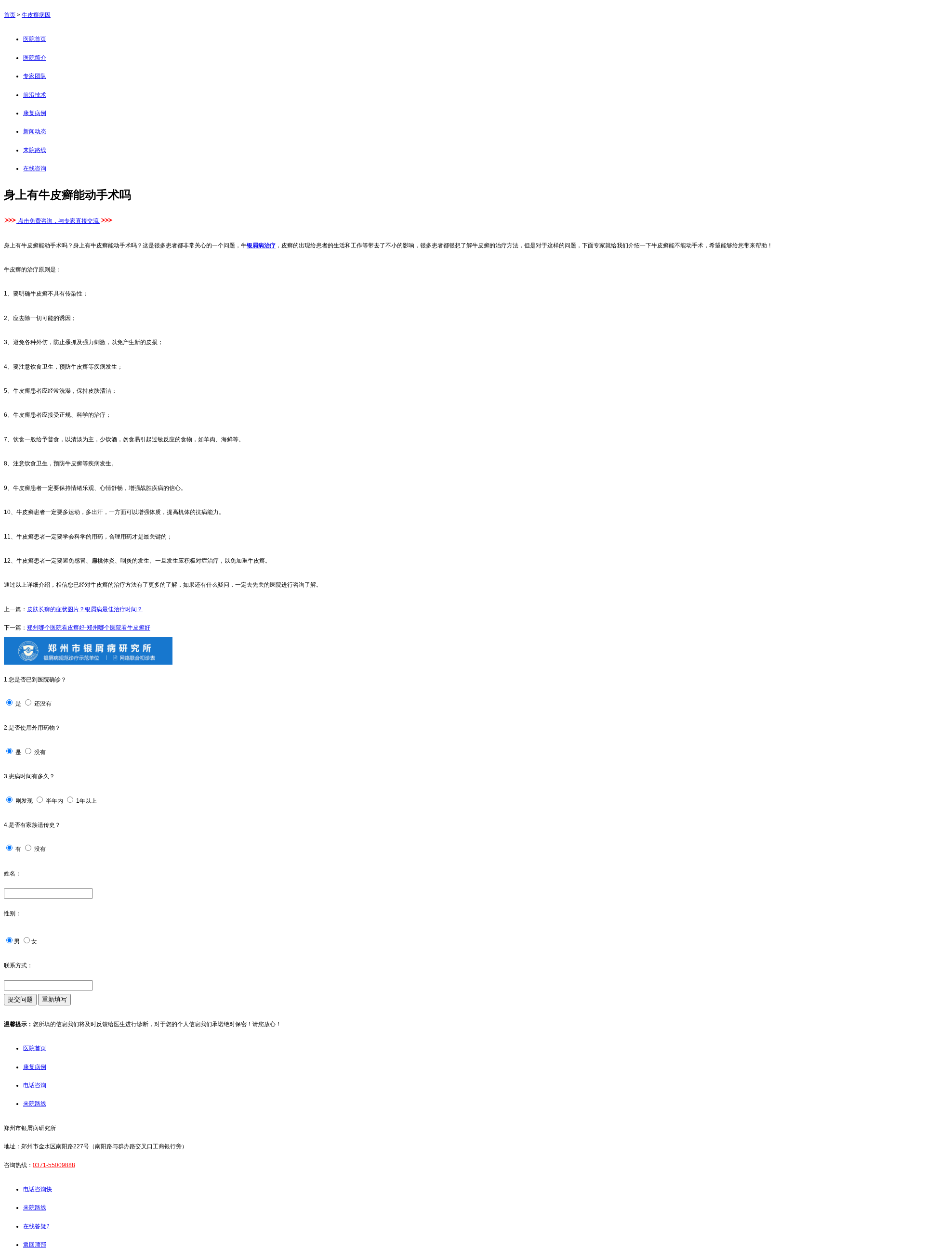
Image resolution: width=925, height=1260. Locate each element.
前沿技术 (34, 94)
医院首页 (34, 39)
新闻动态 (34, 131)
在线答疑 (36, 1226)
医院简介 (34, 57)
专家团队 (34, 76)
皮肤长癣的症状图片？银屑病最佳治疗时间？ (85, 609)
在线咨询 (34, 168)
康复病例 (34, 113)
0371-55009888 (54, 1165)
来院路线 (34, 150)
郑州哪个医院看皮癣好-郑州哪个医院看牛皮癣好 (88, 627)
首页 (9, 15)
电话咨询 (34, 1085)
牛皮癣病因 (36, 15)
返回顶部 (34, 1244)
